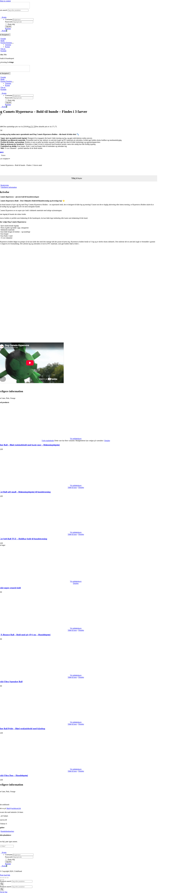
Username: (9, 19)
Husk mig (11, 24)
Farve (3, 155)
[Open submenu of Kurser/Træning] (13, 43)
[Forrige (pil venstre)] (1, 879)
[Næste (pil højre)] (3, 879)
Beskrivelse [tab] (5, 185)
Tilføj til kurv (72, 487)
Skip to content (5, 1)
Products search (6, 881)
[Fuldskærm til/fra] (3, 877)
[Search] (2, 884)
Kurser (7, 47)
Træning (8, 45)
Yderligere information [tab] (9, 187)
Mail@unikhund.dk (14, 808)
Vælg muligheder (48, 441)
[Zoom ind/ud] (1, 877)
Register (8, 29)
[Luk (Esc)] (8, 877)
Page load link (5, 875)
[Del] (5, 877)
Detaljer (107, 441)
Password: (8, 22)
